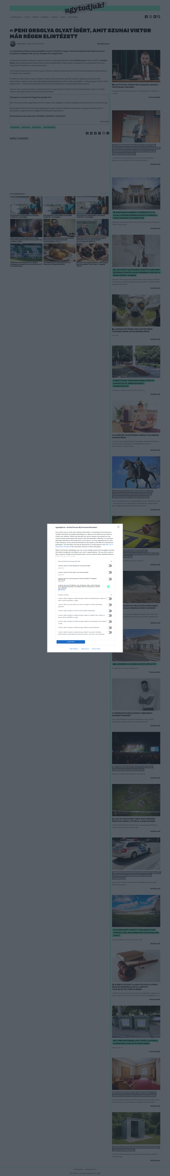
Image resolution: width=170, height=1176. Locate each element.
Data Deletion (74, 649)
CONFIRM (70, 642)
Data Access (85, 649)
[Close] (119, 527)
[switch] (109, 565)
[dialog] (85, 588)
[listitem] (85, 561)
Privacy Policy (96, 649)
